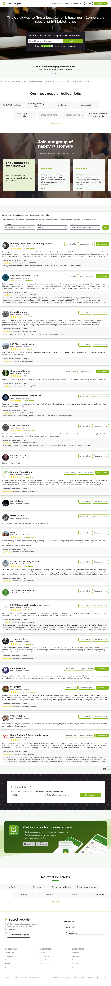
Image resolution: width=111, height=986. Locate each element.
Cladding (62, 105)
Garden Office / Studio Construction (99, 115)
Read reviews (30, 248)
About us (75, 952)
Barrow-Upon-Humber (62, 887)
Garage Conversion (74, 115)
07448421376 (102, 244)
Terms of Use (56, 978)
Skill (71, 224)
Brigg (74, 894)
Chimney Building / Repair (36, 105)
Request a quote (86, 244)
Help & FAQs (10, 964)
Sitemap (82, 978)
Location (7, 224)
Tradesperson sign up (19, 935)
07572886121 (102, 371)
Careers (75, 960)
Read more (44, 184)
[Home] (1, 81)
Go (105, 227)
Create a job (9, 952)
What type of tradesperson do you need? (27, 792)
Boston (24, 894)
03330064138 (102, 735)
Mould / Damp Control (49, 115)
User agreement (11, 967)
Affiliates (75, 964)
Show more (56, 123)
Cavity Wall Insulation (11, 105)
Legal (74, 967)
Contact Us (91, 978)
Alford (12, 887)
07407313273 (102, 688)
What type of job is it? (54, 792)
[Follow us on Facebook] (101, 977)
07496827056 (102, 473)
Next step (73, 41)
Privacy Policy (66, 978)
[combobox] (19, 227)
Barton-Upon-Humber (87, 887)
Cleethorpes (99, 894)
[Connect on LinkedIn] (104, 977)
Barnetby (37, 887)
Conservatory (87, 105)
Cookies (75, 978)
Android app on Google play (42, 844)
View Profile (71, 244)
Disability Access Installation (24, 115)
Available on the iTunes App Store (29, 844)
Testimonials (10, 956)
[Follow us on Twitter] (97, 977)
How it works (10, 960)
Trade (39, 224)
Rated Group (77, 956)
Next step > (90, 795)
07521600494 (102, 669)
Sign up (42, 952)
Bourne (49, 894)
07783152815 (102, 276)
